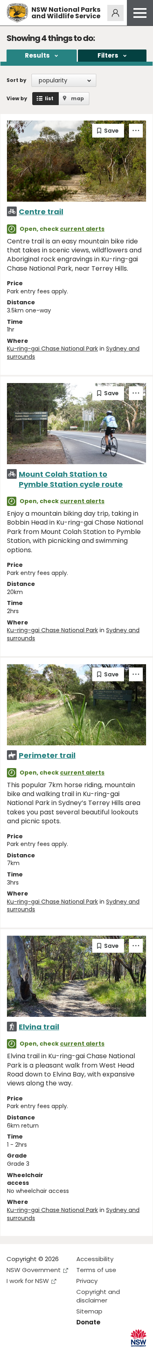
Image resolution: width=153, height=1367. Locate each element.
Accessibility (94, 1259)
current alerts (82, 229)
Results (37, 55)
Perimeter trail (47, 755)
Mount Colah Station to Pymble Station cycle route (71, 479)
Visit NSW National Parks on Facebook (14, 1354)
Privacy (87, 1281)
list (49, 98)
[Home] (17, 12)
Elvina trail (39, 1027)
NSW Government (34, 1270)
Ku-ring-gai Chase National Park (52, 348)
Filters (108, 55)
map (77, 98)
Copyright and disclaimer (98, 1296)
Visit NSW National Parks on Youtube (49, 1354)
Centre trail (41, 212)
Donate (88, 1322)
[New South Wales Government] (138, 1338)
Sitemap (89, 1311)
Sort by (17, 80)
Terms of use (96, 1270)
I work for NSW (28, 1281)
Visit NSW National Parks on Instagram (31, 1354)
